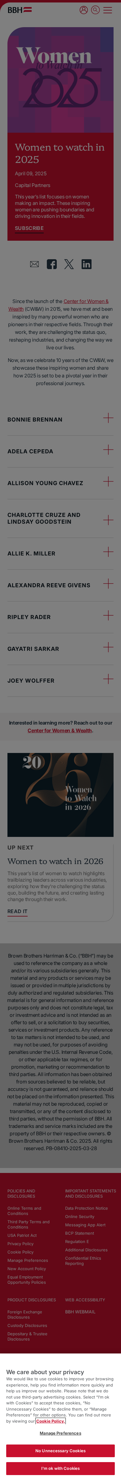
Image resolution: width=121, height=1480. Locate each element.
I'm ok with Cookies (60, 1468)
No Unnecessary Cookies (60, 1450)
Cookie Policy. (50, 1421)
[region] (60, 1416)
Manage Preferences (60, 1433)
